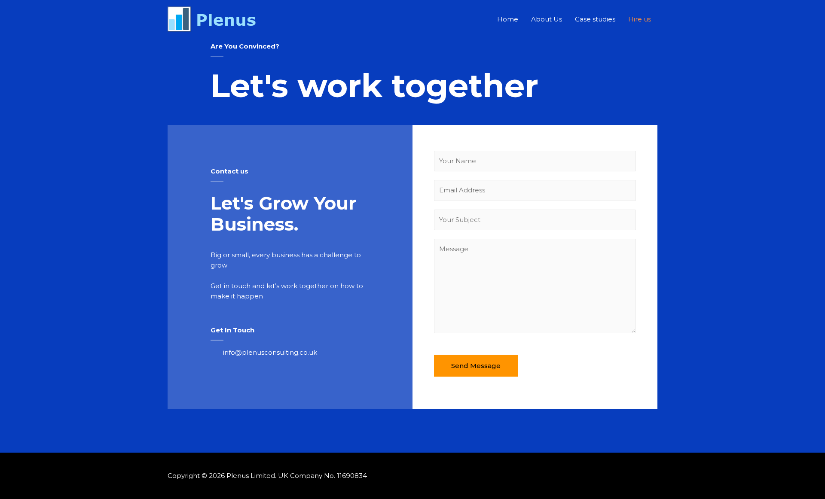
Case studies (595, 19)
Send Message (476, 366)
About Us (546, 19)
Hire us (639, 19)
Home (507, 19)
